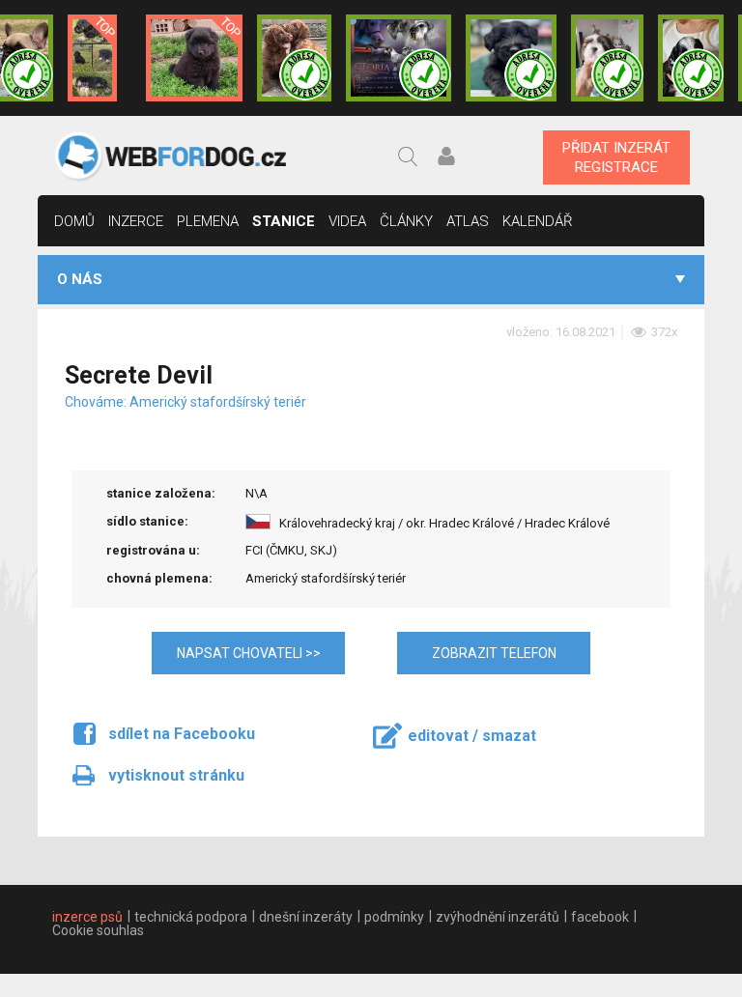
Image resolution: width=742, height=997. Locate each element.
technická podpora (190, 917)
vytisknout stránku (176, 775)
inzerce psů (87, 917)
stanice (283, 221)
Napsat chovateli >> (249, 653)
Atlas (467, 221)
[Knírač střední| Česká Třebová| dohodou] (398, 57)
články (406, 221)
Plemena (208, 221)
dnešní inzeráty (306, 917)
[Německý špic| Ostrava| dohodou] (194, 57)
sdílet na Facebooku (181, 734)
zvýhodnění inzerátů (497, 917)
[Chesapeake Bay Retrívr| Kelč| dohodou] (294, 57)
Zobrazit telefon (494, 653)
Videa (347, 221)
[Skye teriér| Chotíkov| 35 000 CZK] (511, 57)
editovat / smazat (472, 735)
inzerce (135, 221)
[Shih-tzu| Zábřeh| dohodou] (607, 57)
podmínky (394, 917)
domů (74, 221)
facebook (600, 917)
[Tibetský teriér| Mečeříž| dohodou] (690, 57)
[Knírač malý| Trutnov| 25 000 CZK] (92, 57)
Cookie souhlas (98, 930)
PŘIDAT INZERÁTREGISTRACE (616, 157)
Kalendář (537, 221)
